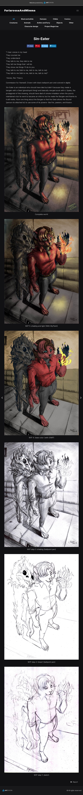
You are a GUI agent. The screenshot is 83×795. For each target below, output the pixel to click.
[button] (74, 782)
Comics (67, 19)
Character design (31, 26)
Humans (43, 19)
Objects (59, 23)
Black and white (27, 19)
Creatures (14, 23)
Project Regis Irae (51, 26)
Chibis (55, 19)
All (14, 19)
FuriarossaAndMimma (19, 10)
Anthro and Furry (43, 23)
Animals (27, 23)
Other (71, 23)
